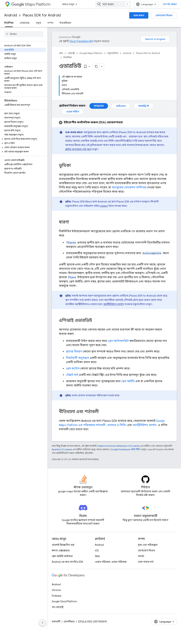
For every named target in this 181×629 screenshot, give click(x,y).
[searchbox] (23, 34)
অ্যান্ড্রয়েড (99, 105)
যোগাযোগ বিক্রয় (164, 15)
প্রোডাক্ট (71, 53)
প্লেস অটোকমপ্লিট (118, 341)
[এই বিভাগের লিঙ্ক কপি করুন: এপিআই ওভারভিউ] (95, 321)
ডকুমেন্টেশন (112, 53)
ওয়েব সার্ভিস (72, 111)
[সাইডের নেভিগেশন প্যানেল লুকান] (42, 622)
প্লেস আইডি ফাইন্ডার (62, 556)
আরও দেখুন (68, 4)
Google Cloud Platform (64, 601)
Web (97, 556)
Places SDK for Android (42, 15)
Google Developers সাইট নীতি (125, 449)
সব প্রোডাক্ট (57, 607)
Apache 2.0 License (62, 449)
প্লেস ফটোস (73, 368)
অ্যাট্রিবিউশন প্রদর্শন (113, 304)
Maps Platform (37, 4)
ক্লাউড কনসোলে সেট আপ (78, 149)
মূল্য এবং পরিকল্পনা (148, 544)
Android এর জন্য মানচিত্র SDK (67, 561)
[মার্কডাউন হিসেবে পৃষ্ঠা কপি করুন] (96, 66)
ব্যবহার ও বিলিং (116, 425)
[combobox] (113, 4)
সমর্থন (141, 556)
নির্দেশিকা (8, 22)
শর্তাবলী (56, 621)
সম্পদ (50, 22)
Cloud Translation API (81, 41)
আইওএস (121, 106)
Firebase (56, 595)
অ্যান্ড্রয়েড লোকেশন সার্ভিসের (129, 187)
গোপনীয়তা (69, 621)
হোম (61, 53)
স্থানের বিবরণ (74, 351)
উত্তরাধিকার (65, 22)
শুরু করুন (138, 15)
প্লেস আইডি (128, 381)
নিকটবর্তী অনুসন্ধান (77, 358)
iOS (97, 550)
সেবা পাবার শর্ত (146, 561)
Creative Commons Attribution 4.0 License (118, 446)
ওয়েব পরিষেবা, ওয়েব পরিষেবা (111, 561)
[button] (23, 139)
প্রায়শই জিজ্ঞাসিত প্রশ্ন (63, 544)
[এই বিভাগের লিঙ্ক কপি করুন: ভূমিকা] (74, 166)
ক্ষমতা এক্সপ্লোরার (61, 550)
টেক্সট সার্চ (72, 374)
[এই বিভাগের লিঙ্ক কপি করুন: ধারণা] (72, 222)
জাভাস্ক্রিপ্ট (143, 106)
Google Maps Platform (91, 53)
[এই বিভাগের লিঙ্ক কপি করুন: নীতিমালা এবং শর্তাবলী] (102, 412)
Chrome (56, 590)
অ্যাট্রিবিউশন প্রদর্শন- (145, 425)
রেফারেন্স (24, 22)
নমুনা (38, 22)
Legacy (104, 205)
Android (10, 15)
